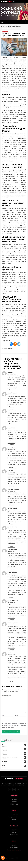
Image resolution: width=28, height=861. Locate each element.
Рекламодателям (14, 847)
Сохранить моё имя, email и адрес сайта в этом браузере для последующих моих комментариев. (14, 725)
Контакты (14, 845)
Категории (14, 801)
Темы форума (14, 814)
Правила (14, 819)
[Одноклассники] (15, 344)
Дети (3, 744)
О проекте (14, 829)
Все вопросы (14, 799)
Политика (14, 832)
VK (10, 789)
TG (14, 789)
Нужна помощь (14, 804)
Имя (3, 715)
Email (16, 715)
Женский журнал (11, 10)
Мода (3, 765)
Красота (4, 753)
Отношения (4, 761)
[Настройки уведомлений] (3, 858)
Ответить (11, 389)
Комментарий (6, 695)
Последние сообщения (14, 817)
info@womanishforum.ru (14, 850)
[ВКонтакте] (11, 344)
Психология (4, 31)
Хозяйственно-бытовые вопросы (10, 757)
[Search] (25, 21)
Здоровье (4, 748)
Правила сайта (14, 834)
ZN (18, 789)
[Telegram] (19, 344)
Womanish (6, 1)
